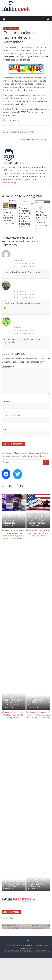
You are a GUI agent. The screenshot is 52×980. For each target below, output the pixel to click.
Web (4, 429)
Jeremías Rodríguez (22, 926)
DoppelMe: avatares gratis (34, 139)
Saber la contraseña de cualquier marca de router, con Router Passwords (25, 216)
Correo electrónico (11, 415)
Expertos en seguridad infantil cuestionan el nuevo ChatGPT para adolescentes (38, 883)
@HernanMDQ (9, 182)
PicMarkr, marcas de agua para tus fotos (8, 216)
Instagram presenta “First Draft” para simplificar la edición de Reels (38, 701)
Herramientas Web (11, 28)
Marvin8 (20, 260)
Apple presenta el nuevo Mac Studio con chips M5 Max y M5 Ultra (14, 883)
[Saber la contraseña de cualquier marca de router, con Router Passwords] (26, 201)
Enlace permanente (25, 266)
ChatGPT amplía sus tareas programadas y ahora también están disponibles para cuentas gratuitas (13, 700)
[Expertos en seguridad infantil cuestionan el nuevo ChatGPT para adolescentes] (38, 712)
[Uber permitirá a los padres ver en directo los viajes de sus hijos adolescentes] (14, 495)
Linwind (19, 327)
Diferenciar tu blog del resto (18, 131)
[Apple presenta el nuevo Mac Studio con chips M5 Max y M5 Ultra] (14, 712)
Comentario (8, 366)
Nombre (6, 401)
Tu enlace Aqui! (8, 918)
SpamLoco (21, 291)
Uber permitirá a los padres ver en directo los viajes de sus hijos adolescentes (14, 519)
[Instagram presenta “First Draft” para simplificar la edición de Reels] (38, 530)
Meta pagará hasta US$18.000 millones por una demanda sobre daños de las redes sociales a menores (38, 518)
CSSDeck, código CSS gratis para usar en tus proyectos (41, 217)
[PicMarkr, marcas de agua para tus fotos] (9, 201)
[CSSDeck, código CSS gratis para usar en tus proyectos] (42, 201)
